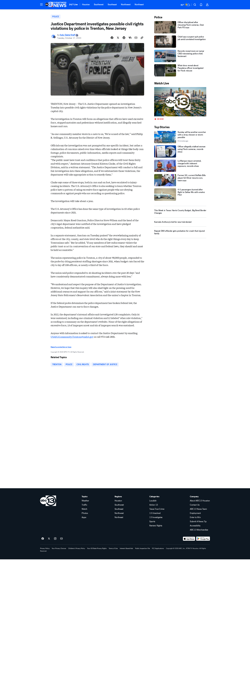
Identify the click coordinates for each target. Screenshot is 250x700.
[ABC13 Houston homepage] (55, 5)
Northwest (125, 4)
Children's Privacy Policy (76, 548)
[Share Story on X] (118, 37)
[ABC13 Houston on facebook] (42, 538)
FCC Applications (158, 548)
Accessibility (195, 526)
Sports (152, 521)
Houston (86, 4)
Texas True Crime (156, 509)
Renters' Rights (155, 526)
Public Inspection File (142, 548)
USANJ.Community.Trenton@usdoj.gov (72, 336)
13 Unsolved (154, 513)
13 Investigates (155, 517)
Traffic (84, 505)
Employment (195, 513)
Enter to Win (195, 517)
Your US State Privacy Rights (97, 548)
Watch (84, 509)
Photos (85, 513)
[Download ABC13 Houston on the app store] (189, 539)
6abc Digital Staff (67, 35)
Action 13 (153, 505)
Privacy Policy (45, 548)
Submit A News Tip (198, 521)
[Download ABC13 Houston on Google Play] (203, 539)
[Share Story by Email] (136, 37)
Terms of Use (113, 548)
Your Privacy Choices (59, 548)
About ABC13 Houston (200, 501)
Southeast (112, 4)
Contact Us (194, 505)
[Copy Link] (142, 37)
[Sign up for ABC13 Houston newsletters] (61, 538)
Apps (84, 517)
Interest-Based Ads (126, 548)
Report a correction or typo (61, 347)
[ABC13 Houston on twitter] (49, 538)
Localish (152, 501)
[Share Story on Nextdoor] (130, 37)
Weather (85, 501)
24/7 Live (73, 4)
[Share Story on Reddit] (124, 37)
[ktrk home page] (48, 501)
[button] (41, 4)
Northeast (139, 4)
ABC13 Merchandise (199, 530)
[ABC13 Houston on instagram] (55, 538)
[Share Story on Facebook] (112, 37)
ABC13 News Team (198, 509)
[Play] (180, 101)
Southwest (99, 4)
